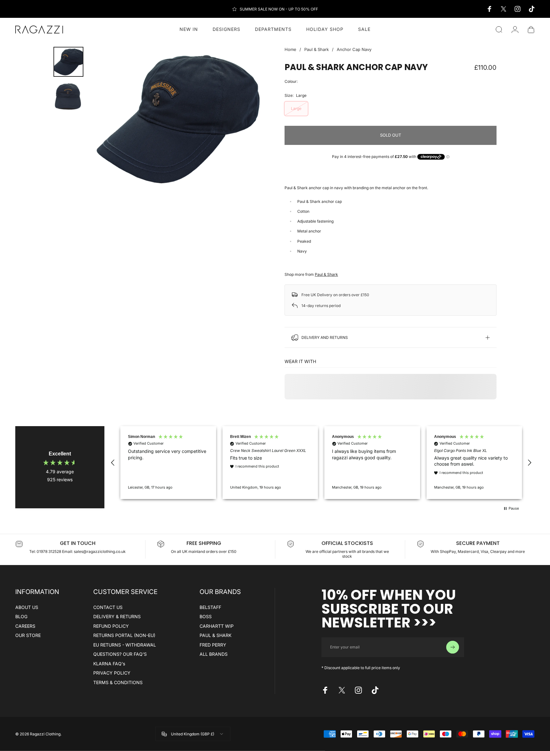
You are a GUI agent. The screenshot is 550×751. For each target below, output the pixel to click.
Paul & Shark (316, 49)
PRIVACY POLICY (111, 673)
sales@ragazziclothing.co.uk (100, 551)
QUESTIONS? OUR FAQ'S (120, 654)
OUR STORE (28, 635)
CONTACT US (108, 607)
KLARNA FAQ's (109, 663)
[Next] (249, 118)
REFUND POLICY (111, 626)
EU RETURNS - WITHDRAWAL (124, 644)
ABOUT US (26, 607)
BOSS (206, 616)
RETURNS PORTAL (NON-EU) (124, 635)
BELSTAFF (210, 607)
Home (290, 49)
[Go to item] (68, 62)
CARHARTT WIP (217, 626)
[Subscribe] (452, 647)
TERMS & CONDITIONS (118, 682)
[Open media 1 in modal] (176, 118)
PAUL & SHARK (215, 635)
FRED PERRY (213, 644)
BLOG (21, 616)
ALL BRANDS (214, 654)
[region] (321, 463)
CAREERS (25, 626)
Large (296, 108)
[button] (113, 462)
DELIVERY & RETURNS (117, 616)
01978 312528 (49, 551)
